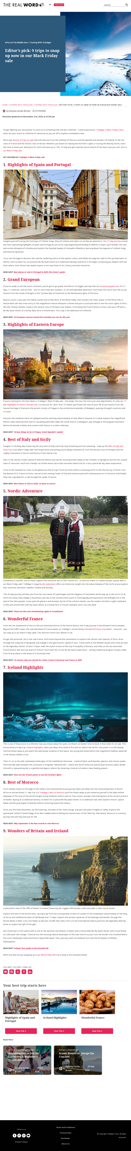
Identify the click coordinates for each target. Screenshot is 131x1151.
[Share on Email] (5, 971)
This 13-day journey (112, 241)
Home (5, 105)
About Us (66, 1144)
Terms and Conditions (65, 1127)
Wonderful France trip (95, 629)
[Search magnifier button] (126, 4)
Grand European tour (109, 286)
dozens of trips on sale (23, 140)
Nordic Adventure (47, 584)
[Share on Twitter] (17, 971)
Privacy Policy (65, 1133)
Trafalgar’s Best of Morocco (52, 792)
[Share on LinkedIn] (30, 971)
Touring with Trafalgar (20, 105)
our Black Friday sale (12, 150)
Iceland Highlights (34, 747)
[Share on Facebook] (11, 971)
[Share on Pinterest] (24, 971)
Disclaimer (65, 1138)
